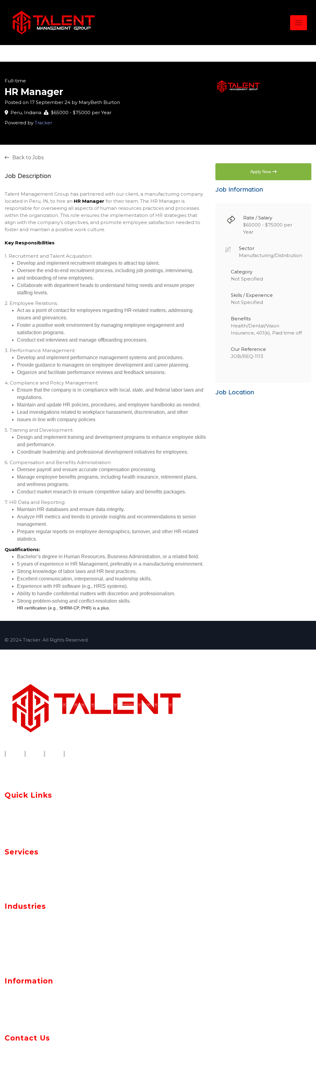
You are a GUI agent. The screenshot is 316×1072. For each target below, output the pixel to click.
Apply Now (261, 171)
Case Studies (25, 829)
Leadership (22, 818)
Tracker (43, 123)
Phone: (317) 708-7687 (33, 1056)
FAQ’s (14, 1015)
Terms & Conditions (35, 1004)
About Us (19, 807)
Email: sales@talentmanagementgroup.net (63, 1048)
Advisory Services (27, 870)
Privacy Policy (26, 992)
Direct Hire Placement (34, 878)
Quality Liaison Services (35, 862)
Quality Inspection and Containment (53, 886)
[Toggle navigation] (298, 22)
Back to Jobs (28, 157)
